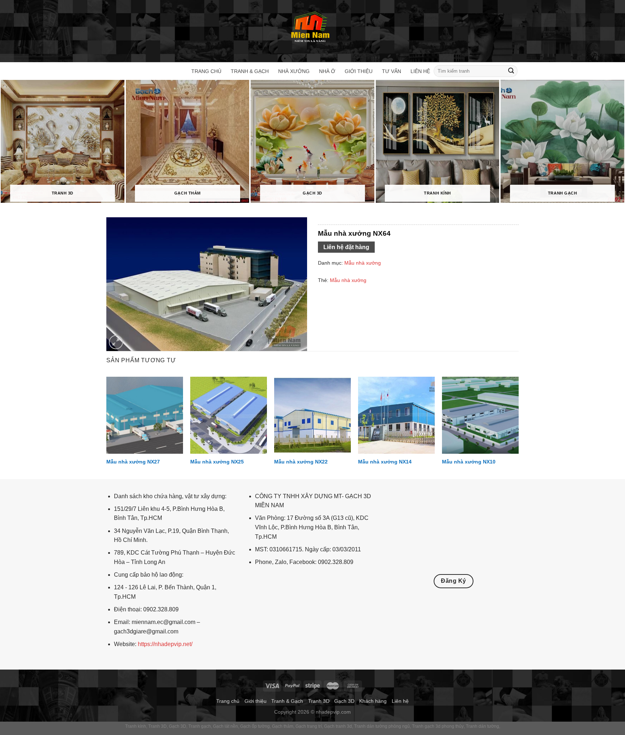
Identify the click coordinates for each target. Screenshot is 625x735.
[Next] (518, 427)
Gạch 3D (344, 701)
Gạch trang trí (309, 726)
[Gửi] (511, 71)
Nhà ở (327, 71)
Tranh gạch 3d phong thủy (438, 726)
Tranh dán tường (482, 726)
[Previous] (106, 427)
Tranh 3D (318, 701)
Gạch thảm (282, 726)
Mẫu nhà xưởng (362, 263)
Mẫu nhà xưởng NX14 (385, 462)
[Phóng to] (116, 342)
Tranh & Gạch (250, 71)
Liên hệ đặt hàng (346, 247)
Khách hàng (373, 701)
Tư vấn (391, 71)
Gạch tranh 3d (338, 726)
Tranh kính (135, 726)
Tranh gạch (199, 726)
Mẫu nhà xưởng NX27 (133, 462)
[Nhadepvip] (310, 28)
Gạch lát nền (225, 726)
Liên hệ (420, 71)
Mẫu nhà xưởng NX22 (301, 462)
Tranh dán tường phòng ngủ (382, 726)
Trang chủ (206, 71)
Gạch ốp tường (255, 726)
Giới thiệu (359, 71)
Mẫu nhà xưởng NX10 (469, 462)
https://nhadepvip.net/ (165, 644)
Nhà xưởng (294, 71)
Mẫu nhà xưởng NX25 (217, 462)
